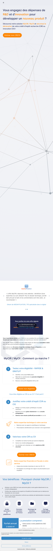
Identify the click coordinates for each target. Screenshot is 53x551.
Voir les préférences (26, 545)
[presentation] (25, 332)
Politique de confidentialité (31, 549)
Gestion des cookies (21, 549)
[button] (3, 2)
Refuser (26, 542)
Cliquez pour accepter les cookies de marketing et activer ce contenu (26, 348)
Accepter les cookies (26, 538)
